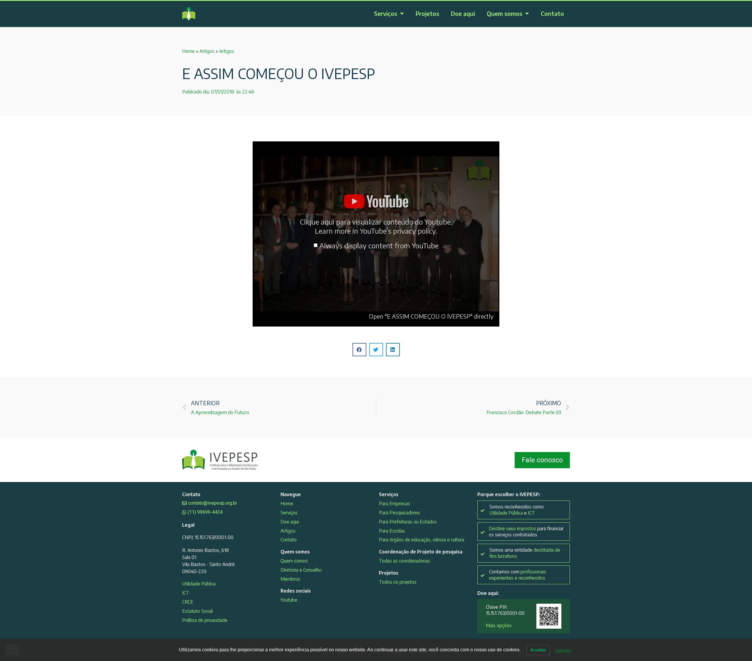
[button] (359, 349)
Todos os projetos (398, 582)
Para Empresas (394, 503)
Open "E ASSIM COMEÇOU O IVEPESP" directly (431, 316)
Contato (552, 13)
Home (188, 51)
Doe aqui (463, 13)
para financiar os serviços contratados (526, 532)
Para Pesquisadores (399, 513)
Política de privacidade (204, 620)
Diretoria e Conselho (301, 570)
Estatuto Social (197, 611)
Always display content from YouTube (379, 245)
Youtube (289, 600)
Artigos (206, 51)
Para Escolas (392, 531)
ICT (185, 593)
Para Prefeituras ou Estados (408, 522)
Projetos (427, 13)
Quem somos (504, 13)
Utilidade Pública (199, 584)
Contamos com (517, 575)
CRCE (187, 602)
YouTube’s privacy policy (398, 230)
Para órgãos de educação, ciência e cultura (421, 540)
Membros (290, 579)
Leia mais (563, 649)
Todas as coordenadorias (404, 561)
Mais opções (499, 625)
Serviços (385, 13)
